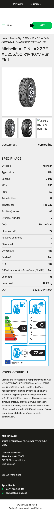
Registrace (35, 4)
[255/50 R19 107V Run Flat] (27, 128)
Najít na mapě (8, 464)
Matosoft (39, 508)
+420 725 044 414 (15, 489)
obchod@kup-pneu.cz (16, 493)
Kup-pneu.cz (27, 15)
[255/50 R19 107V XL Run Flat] (27, 92)
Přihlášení (18, 4)
